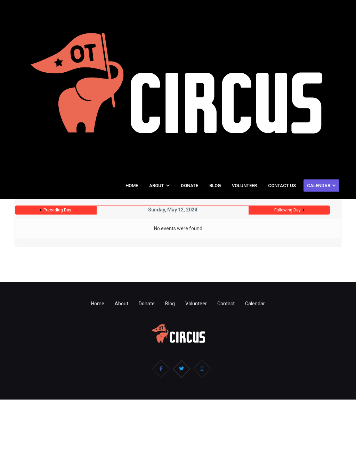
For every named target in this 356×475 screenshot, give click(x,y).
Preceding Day (57, 210)
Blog (215, 185)
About (156, 185)
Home (132, 185)
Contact (226, 303)
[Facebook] (161, 369)
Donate (189, 185)
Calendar (318, 185)
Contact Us (282, 185)
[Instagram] (202, 369)
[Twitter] (181, 369)
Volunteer (244, 185)
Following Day (287, 210)
